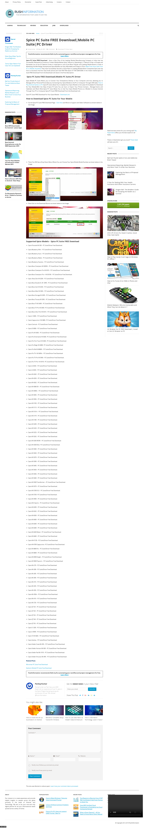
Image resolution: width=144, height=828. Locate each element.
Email (57, 756)
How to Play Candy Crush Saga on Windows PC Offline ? (122, 258)
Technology (21, 25)
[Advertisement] (64, 145)
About (7, 2)
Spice (70, 49)
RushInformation (134, 823)
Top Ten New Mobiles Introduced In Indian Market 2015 (12, 162)
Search (131, 148)
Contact (68, 2)
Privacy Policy (17, 2)
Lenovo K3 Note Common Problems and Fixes (57, 806)
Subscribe (92, 689)
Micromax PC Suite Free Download (37, 664)
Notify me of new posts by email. (42, 770)
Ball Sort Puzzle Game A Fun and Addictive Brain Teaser (12, 83)
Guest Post (38, 2)
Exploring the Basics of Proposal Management (12, 103)
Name (32, 756)
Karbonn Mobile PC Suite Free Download (39, 668)
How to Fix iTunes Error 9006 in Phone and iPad (122, 282)
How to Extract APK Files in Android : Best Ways (13, 180)
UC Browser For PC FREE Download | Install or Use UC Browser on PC (122, 330)
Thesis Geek (134, 140)
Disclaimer (28, 2)
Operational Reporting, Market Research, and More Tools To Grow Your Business (13, 94)
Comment (32, 733)
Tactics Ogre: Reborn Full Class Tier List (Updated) (12, 65)
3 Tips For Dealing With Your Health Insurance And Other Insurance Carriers (121, 183)
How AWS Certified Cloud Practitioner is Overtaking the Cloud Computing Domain (91, 807)
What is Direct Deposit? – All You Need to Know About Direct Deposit (91, 813)
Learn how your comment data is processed (64, 786)
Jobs (53, 25)
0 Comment (51, 49)
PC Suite (66, 49)
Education (44, 25)
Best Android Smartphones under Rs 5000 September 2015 (13, 144)
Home (37, 33)
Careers (59, 2)
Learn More (65, 56)
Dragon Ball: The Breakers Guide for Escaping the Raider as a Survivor (13, 49)
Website (82, 756)
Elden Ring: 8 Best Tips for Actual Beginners (13, 57)
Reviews (33, 25)
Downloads (64, 25)
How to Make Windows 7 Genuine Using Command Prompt (56, 799)
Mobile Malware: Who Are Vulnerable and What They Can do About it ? (122, 306)
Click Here (59, 103)
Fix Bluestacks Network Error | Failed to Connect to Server (13, 195)
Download (61, 49)
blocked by (123, 205)
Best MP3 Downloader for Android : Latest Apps (13, 127)
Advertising (49, 2)
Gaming (10, 25)
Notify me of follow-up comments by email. (45, 765)
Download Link (65, 94)
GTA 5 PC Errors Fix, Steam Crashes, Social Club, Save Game (122, 234)
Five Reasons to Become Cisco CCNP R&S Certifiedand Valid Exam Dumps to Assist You (91, 800)
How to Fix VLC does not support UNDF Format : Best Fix (56, 812)
